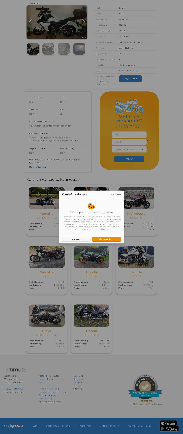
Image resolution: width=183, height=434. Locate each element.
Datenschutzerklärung (98, 229)
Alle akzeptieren (106, 239)
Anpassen (76, 239)
